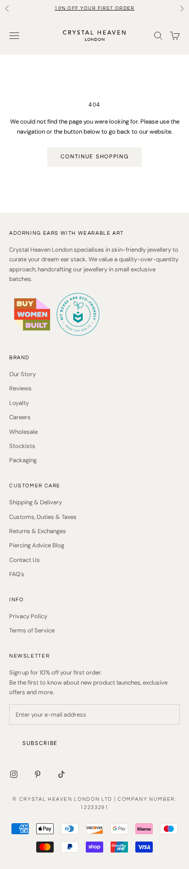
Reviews (20, 388)
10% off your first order (94, 8)
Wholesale (23, 432)
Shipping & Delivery (35, 502)
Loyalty (19, 403)
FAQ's (16, 574)
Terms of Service (32, 630)
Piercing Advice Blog (36, 545)
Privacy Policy (28, 616)
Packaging (23, 460)
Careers (20, 417)
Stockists (22, 446)
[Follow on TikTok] (61, 774)
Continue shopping (95, 156)
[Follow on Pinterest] (37, 774)
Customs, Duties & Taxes (43, 517)
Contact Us (24, 560)
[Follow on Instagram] (13, 774)
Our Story (22, 374)
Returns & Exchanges (37, 531)
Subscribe (40, 743)
